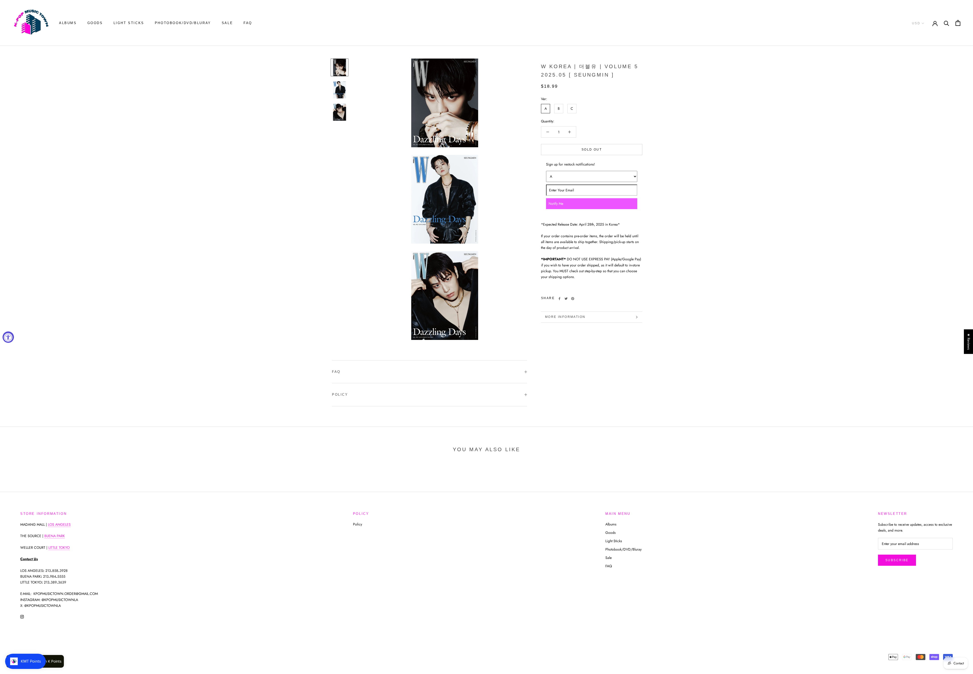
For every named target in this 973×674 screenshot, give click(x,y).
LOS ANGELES (59, 524)
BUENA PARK (54, 535)
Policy (340, 394)
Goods (95, 23)
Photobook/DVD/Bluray (183, 23)
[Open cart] (958, 23)
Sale (227, 23)
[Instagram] (22, 617)
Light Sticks (129, 23)
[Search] (946, 23)
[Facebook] (559, 298)
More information (565, 317)
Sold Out (592, 149)
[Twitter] (566, 298)
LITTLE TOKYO (59, 547)
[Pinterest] (572, 298)
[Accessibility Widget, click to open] (8, 337)
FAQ (248, 23)
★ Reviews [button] (968, 341)
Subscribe (897, 560)
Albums (68, 23)
